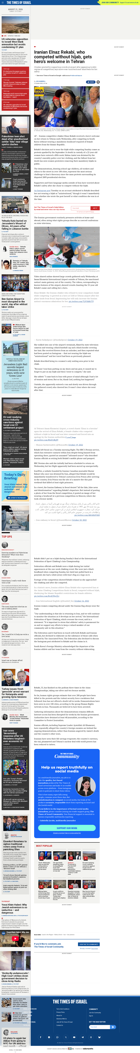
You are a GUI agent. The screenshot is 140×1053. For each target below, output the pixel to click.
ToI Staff (4, 50)
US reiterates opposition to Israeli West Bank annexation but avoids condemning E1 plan (15, 43)
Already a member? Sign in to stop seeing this (67, 833)
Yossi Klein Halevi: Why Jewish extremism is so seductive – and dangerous (14, 908)
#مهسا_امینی (70, 437)
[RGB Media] (71, 1049)
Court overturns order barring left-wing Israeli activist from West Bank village (20, 183)
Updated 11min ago (14, 36)
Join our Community (110, 2)
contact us (59, 1025)
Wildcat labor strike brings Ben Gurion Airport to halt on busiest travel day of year (44, 895)
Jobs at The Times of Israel (64, 1022)
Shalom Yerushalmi (16, 836)
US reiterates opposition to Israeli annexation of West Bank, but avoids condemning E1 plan (15, 106)
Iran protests (71, 934)
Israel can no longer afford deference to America (12, 661)
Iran (64, 934)
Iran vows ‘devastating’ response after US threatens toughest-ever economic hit (14, 736)
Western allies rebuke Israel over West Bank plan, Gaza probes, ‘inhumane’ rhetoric (13, 460)
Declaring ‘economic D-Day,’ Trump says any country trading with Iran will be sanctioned (15, 791)
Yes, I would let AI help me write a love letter (15, 635)
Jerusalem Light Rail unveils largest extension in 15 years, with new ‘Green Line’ (15, 370)
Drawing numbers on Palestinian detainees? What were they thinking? (15, 555)
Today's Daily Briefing (14, 476)
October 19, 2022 (75, 340)
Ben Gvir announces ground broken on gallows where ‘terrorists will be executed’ (20, 1016)
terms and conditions (62, 1009)
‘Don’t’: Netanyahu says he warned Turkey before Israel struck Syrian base (44, 866)
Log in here (94, 948)
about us (59, 1015)
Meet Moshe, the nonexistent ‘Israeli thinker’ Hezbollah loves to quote (19, 717)
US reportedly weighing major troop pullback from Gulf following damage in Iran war (59, 867)
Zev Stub (16, 378)
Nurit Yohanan (7, 147)
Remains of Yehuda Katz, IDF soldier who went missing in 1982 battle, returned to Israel (21, 264)
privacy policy (60, 1012)
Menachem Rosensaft (8, 550)
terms (92, 211)
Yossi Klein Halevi (23, 915)
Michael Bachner (9, 871)
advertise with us (61, 1019)
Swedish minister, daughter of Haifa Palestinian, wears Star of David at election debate (74, 895)
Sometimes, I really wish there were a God (14, 582)
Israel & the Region (47, 934)
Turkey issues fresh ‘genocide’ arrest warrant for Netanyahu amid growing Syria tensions (15, 693)
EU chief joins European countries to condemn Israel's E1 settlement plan (14, 73)
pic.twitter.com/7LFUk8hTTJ (81, 301)
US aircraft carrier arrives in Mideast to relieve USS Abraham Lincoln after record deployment (15, 802)
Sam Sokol (15, 881)
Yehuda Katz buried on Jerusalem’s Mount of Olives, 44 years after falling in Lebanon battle (15, 224)
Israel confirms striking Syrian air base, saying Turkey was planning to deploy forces (59, 895)
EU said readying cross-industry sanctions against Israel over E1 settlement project (89, 866)
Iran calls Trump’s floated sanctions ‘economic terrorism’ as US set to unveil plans (15, 780)
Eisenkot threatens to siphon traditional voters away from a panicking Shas (15, 845)
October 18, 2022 (79, 520)
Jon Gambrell (41, 81)
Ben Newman (5, 631)
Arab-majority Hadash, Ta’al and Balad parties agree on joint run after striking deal (15, 887)
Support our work (67, 828)
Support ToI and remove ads (129, 2)
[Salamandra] (88, 1048)
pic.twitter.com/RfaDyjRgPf (46, 440)
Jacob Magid (8, 795)
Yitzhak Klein (5, 657)
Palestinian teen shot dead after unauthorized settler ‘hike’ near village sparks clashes (15, 140)
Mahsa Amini (58, 934)
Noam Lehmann (23, 453)
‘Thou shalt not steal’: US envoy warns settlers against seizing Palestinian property (15, 449)
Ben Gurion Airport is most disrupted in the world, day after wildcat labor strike (89, 895)
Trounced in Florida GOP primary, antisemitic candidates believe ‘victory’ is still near (74, 868)
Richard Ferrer (6, 578)
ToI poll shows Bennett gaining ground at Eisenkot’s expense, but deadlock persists (14, 877)
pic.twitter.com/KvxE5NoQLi (46, 596)
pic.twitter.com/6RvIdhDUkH (87, 515)
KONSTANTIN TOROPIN (18, 807)
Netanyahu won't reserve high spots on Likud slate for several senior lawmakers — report (15, 95)
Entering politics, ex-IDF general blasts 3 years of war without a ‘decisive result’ (15, 866)
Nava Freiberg (14, 256)
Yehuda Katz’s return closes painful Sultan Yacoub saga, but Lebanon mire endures (18, 250)
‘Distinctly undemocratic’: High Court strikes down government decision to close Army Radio (15, 977)
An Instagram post (42, 190)
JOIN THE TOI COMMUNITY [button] (89, 944)
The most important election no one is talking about (14, 607)
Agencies (5, 699)
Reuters (7, 453)
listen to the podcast (18, 498)
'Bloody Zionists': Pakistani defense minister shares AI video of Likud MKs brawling (15, 84)
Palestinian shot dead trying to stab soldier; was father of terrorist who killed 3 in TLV (21, 167)
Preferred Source (76, 75)
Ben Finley (7, 807)
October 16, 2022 (81, 601)
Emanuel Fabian (18, 147)
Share (92, 82)
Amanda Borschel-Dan (9, 915)
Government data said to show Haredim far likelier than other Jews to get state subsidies (20, 1002)
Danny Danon (5, 603)
